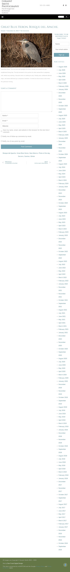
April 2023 (62, 225)
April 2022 (62, 274)
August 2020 (63, 358)
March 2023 (63, 229)
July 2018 (62, 459)
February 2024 (63, 183)
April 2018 (62, 469)
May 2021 (62, 319)
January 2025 (63, 138)
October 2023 (63, 203)
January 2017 (63, 527)
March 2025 (63, 131)
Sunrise (27, 156)
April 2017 (62, 517)
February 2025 (63, 135)
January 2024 (63, 187)
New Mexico (33, 153)
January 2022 (63, 284)
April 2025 (62, 128)
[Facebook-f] (63, 5)
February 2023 (63, 232)
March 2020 (63, 375)
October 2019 (63, 397)
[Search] (66, 17)
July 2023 (62, 216)
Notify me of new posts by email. (14, 141)
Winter (32, 156)
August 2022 (63, 261)
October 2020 (63, 349)
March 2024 (63, 180)
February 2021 (63, 329)
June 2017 (62, 511)
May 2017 (62, 514)
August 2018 (63, 456)
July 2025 (62, 119)
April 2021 (62, 323)
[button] (2, 16)
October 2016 (63, 543)
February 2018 (63, 475)
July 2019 (62, 410)
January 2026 (63, 89)
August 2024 (63, 164)
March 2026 (63, 83)
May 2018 (62, 465)
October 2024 (63, 154)
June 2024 (62, 170)
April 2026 (62, 80)
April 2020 (62, 371)
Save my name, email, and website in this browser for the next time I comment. (26, 131)
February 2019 (63, 426)
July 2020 (62, 362)
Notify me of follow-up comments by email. (17, 136)
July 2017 (62, 507)
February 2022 (63, 281)
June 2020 (62, 365)
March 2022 (63, 277)
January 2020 (63, 381)
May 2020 (62, 368)
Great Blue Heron (23, 153)
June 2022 (62, 268)
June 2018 (62, 462)
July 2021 (62, 313)
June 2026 (62, 73)
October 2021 (63, 300)
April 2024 (62, 177)
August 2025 (63, 115)
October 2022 (63, 251)
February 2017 (63, 524)
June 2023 (62, 219)
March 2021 (63, 326)
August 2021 (63, 310)
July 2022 (62, 264)
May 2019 (62, 417)
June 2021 (62, 316)
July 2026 (62, 70)
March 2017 (63, 520)
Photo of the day (44, 153)
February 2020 (63, 378)
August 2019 (63, 407)
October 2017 (63, 494)
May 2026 (62, 76)
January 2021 (63, 332)
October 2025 (63, 106)
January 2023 (63, 235)
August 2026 (63, 67)
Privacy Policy (40, 566)
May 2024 (62, 174)
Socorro (20, 156)
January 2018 (63, 478)
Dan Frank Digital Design (15, 563)
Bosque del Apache (9, 153)
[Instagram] (66, 5)
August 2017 (63, 504)
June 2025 (62, 122)
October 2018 (63, 446)
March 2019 (63, 423)
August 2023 (63, 213)
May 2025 (62, 125)
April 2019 (62, 420)
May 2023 (62, 222)
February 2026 (63, 86)
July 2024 (62, 167)
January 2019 (63, 430)
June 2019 (62, 413)
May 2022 (62, 271)
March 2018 (63, 472)
